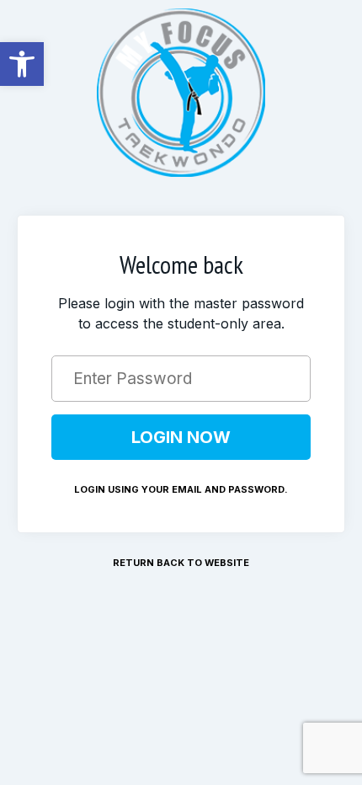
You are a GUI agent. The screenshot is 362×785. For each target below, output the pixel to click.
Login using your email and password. (181, 489)
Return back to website (181, 563)
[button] (22, 64)
